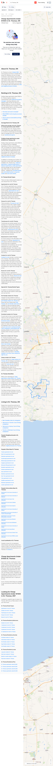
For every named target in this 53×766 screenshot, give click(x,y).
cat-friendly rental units (13, 303)
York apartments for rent (6, 478)
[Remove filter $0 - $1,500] (21, 10)
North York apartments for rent (7, 454)
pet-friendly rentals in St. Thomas (9, 300)
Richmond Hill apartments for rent (8, 465)
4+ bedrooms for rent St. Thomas (8, 631)
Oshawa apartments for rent (7, 469)
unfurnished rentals (8, 172)
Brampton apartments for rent (7, 467)
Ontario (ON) (15, 72)
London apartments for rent (7, 484)
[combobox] (10, 2)
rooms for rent (10, 364)
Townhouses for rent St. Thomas (8, 612)
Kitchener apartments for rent (7, 482)
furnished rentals (17, 170)
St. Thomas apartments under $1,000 (9, 664)
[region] (38, 389)
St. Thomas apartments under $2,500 (9, 670)
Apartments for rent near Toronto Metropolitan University (8, 516)
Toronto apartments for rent (7, 451)
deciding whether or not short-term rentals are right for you (10, 353)
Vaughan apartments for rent (7, 462)
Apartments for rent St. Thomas (8, 608)
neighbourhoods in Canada (8, 156)
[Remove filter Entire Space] (13, 10)
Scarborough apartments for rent (8, 458)
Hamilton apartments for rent (7, 480)
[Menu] (49, 2)
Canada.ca (9, 549)
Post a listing (41, 2)
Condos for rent (5, 257)
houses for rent (15, 203)
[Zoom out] (51, 762)
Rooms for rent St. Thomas (7, 617)
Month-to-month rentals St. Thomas (9, 656)
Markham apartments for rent (7, 473)
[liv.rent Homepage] (3, 2)
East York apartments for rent (7, 476)
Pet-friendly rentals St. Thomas (8, 641)
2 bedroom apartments (13, 164)
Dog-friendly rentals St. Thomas (8, 644)
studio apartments (17, 165)
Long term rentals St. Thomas (7, 652)
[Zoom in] (51, 760)
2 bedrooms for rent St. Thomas (8, 627)
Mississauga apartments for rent (8, 460)
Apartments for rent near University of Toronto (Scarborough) (9, 513)
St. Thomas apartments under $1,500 (9, 666)
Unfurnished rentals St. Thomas (8, 639)
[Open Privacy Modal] (6, 2)
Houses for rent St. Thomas (7, 614)
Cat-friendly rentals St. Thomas (8, 646)
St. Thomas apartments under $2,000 (9, 668)
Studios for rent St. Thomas (7, 622)
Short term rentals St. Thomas (7, 654)
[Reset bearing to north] (51, 764)
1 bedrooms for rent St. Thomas (8, 625)
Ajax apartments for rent (6, 471)
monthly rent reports (10, 135)
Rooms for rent (17, 275)
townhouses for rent (13, 229)
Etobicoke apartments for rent (7, 456)
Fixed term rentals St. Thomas (7, 658)
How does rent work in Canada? (10, 111)
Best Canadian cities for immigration (11, 420)
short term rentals (11, 173)
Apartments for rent (14, 190)
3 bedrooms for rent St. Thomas (8, 629)
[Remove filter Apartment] (6, 10)
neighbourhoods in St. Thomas (13, 445)
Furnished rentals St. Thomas (7, 637)
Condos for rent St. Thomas (7, 610)
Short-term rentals (5, 344)
